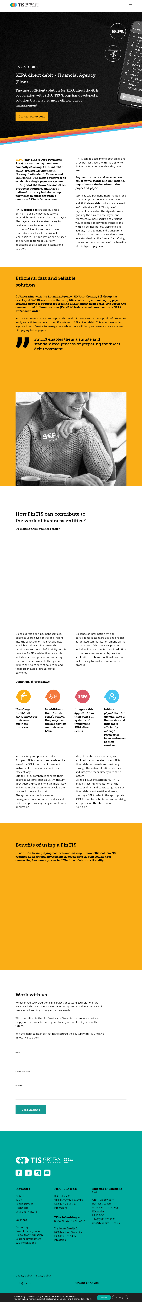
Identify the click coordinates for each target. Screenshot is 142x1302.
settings (88, 1299)
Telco (19, 1200)
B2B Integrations (26, 1242)
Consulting (22, 1227)
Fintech (20, 1196)
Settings (120, 1297)
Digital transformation (29, 1235)
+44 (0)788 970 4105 (103, 1219)
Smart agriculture (26, 1211)
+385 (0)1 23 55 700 (65, 1203)
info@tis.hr (60, 1207)
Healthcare (22, 1207)
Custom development (28, 1238)
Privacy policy (43, 1275)
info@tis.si (60, 1240)
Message (20, 1085)
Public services (24, 1203)
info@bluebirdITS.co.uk (106, 1223)
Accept (104, 1297)
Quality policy (24, 1275)
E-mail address (23, 1071)
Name (18, 1053)
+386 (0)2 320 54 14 (65, 1236)
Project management (28, 1231)
